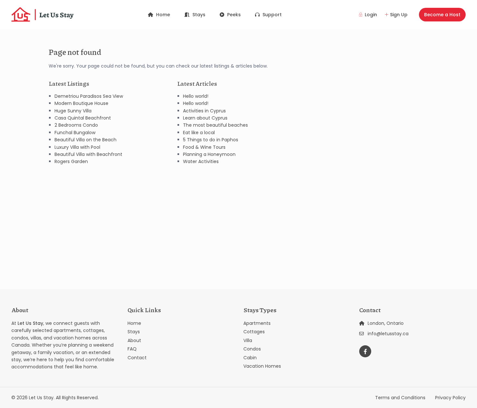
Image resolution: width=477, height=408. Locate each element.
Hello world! (195, 96)
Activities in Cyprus (204, 111)
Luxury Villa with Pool (77, 147)
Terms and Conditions (400, 397)
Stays (198, 14)
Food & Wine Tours (204, 147)
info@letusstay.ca (388, 333)
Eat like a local (199, 132)
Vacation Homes (262, 366)
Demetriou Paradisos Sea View (89, 96)
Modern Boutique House (81, 103)
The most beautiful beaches (215, 125)
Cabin (250, 357)
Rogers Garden (71, 161)
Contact (137, 357)
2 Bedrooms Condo (76, 125)
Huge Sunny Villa (73, 111)
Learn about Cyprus (205, 118)
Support (272, 14)
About (134, 340)
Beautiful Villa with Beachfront (88, 154)
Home (163, 14)
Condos (252, 349)
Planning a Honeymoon (209, 154)
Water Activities (201, 161)
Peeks (234, 14)
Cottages (254, 331)
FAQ (132, 349)
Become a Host (442, 14)
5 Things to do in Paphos (210, 139)
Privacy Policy (450, 397)
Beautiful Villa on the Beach (85, 139)
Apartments (257, 323)
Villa (247, 340)
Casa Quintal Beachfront (83, 118)
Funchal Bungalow (75, 132)
